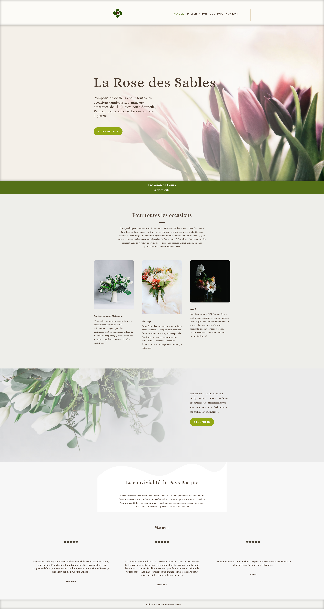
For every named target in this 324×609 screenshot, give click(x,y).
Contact (232, 14)
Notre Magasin (108, 131)
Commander (202, 422)
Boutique (216, 14)
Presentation (197, 14)
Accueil (179, 14)
